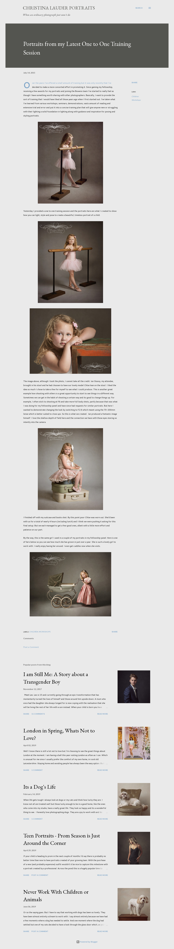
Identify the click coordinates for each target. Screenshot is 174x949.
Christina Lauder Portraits (59, 8)
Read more (102, 714)
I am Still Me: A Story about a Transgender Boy (55, 677)
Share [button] (134, 82)
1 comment (37, 770)
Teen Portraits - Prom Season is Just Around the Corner (61, 839)
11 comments (38, 714)
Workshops (136, 100)
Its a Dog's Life (39, 786)
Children (135, 96)
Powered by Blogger (88, 942)
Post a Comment (31, 647)
